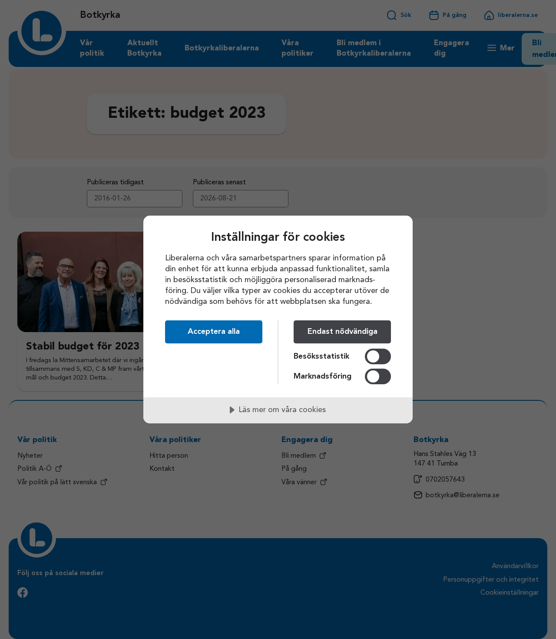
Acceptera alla (214, 332)
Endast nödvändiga (342, 332)
